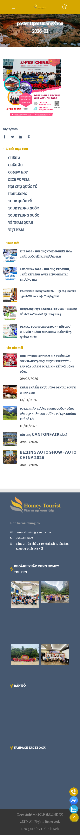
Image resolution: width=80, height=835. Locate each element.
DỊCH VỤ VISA (18, 179)
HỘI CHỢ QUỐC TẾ (22, 186)
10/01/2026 (28, 426)
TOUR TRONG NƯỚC (23, 208)
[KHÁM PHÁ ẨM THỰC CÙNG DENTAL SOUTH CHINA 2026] (10, 392)
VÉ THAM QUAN (20, 222)
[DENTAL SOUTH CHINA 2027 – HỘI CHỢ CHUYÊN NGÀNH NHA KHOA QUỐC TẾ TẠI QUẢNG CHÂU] (10, 331)
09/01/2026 (29, 441)
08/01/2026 (29, 465)
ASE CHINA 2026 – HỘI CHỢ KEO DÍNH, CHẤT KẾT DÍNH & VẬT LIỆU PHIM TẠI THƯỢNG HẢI (45, 274)
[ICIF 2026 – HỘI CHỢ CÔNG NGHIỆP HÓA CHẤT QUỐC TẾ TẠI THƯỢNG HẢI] (10, 256)
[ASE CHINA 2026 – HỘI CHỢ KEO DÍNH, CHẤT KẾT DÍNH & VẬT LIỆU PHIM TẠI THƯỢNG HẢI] (10, 274)
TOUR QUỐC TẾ (20, 201)
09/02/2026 (29, 378)
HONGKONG (17, 194)
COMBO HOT (18, 172)
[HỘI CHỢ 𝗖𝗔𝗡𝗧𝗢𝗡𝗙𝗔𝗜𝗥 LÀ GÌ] (10, 439)
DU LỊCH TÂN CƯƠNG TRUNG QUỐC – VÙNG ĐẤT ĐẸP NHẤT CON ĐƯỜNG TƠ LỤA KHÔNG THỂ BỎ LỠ (48, 413)
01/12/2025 (10, 129)
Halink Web (50, 829)
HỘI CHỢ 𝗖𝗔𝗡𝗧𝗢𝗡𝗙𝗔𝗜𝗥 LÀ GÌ (43, 435)
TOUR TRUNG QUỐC (23, 215)
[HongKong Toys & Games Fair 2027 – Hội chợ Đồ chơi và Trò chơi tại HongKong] (10, 313)
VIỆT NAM (16, 229)
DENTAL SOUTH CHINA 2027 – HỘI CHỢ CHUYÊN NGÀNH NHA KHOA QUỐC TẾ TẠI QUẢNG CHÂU (46, 331)
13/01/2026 (28, 400)
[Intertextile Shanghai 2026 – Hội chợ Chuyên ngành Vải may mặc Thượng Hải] (10, 295)
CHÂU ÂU (15, 165)
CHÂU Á (14, 158)
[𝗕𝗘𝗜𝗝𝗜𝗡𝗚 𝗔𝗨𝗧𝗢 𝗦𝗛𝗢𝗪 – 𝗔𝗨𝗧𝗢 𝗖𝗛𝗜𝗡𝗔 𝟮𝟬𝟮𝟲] (10, 457)
